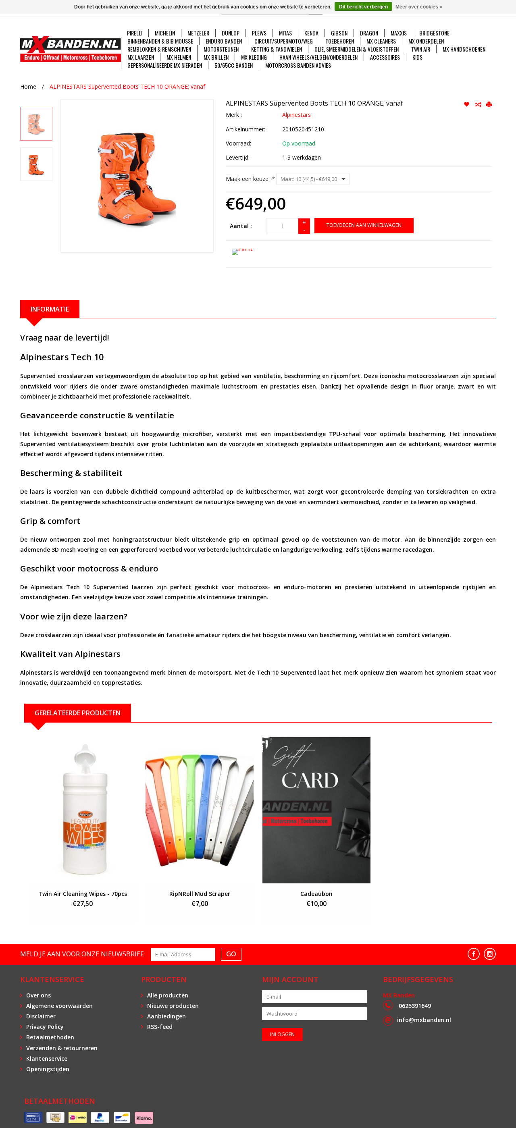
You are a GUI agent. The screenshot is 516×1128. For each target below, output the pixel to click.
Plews (259, 33)
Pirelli (134, 33)
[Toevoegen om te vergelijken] (478, 104)
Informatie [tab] (50, 309)
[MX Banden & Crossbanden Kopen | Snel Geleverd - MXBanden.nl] (70, 49)
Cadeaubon (316, 893)
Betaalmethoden (50, 1037)
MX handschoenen (464, 49)
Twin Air (420, 49)
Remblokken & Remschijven (159, 49)
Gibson (339, 33)
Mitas (285, 33)
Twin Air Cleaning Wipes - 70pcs (82, 893)
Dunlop (230, 33)
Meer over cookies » (418, 7)
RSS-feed (160, 1026)
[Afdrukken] (489, 104)
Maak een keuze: (250, 179)
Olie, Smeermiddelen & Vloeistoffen (356, 49)
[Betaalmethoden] (33, 1118)
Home (28, 86)
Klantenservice (46, 1058)
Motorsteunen (221, 49)
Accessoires (385, 57)
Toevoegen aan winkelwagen (364, 225)
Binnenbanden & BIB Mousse (160, 41)
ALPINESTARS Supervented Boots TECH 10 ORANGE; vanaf (127, 86)
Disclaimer (41, 1016)
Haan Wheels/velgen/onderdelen (318, 57)
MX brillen (216, 57)
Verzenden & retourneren (62, 1048)
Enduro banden (224, 41)
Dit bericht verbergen (363, 7)
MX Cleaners (381, 41)
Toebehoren (339, 41)
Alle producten (167, 995)
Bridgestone (434, 33)
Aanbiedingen (166, 1016)
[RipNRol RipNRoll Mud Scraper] (200, 810)
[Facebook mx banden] (474, 954)
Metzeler (198, 33)
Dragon (369, 33)
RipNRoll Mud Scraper (199, 893)
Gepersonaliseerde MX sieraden (164, 65)
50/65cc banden (233, 65)
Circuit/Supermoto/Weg (283, 41)
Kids (417, 57)
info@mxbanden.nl (424, 1020)
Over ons (38, 995)
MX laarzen (140, 57)
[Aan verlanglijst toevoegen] (467, 104)
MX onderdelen (426, 41)
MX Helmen (178, 57)
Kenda (311, 33)
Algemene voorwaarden (59, 1006)
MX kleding (254, 57)
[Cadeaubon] (316, 810)
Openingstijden (47, 1069)
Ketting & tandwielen (276, 49)
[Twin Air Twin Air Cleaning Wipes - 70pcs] (83, 810)
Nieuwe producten (173, 1006)
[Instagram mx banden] (490, 954)
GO (231, 953)
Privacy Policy (45, 1026)
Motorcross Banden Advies (298, 65)
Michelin (165, 33)
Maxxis (399, 33)
